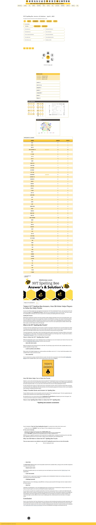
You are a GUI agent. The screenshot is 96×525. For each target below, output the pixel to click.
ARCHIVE (49, 21)
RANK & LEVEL (20, 5)
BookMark (62, 5)
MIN (32, 220)
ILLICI (32, 181)
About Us (73, 5)
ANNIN (32, 256)
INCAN (32, 183)
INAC (32, 188)
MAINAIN (32, 206)
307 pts (40, 85)
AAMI (32, 258)
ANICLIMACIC (32, 149)
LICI (32, 197)
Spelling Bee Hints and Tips (33, 341)
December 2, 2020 (44, 77)
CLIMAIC (32, 179)
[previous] (27, 48)
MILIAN (32, 213)
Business (33, 5)
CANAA (32, 163)
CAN (32, 161)
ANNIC (32, 254)
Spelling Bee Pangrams (29, 335)
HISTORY (42, 21)
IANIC (32, 272)
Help (77, 5)
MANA (32, 210)
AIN (32, 242)
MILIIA (32, 215)
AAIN (32, 154)
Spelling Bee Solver (54, 312)
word (32, 140)
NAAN (32, 226)
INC (32, 265)
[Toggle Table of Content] (36, 303)
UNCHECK (44, 26)
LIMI (32, 201)
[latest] (33, 48)
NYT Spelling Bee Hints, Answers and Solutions (33, 505)
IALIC (32, 190)
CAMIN (32, 170)
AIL (32, 151)
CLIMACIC (32, 176)
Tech (29, 5)
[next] (30, 48)
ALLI (32, 251)
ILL (32, 260)
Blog (52, 5)
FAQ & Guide (57, 5)
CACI (32, 158)
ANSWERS (35, 21)
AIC (32, 156)
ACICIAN (32, 238)
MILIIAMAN (32, 217)
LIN (32, 204)
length (58, 140)
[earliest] (24, 48)
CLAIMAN (32, 174)
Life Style (48, 5)
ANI (32, 145)
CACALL (32, 167)
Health (44, 5)
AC (32, 231)
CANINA (32, 165)
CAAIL (32, 172)
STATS (55, 21)
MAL (32, 208)
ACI (32, 229)
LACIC (32, 192)
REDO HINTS (37, 26)
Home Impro (39, 5)
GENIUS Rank (64, 470)
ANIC (32, 147)
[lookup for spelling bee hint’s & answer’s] (24, 21)
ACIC (32, 233)
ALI (32, 142)
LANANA (32, 195)
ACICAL (32, 235)
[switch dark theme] (28, 518)
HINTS (29, 21)
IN (32, 267)
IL (32, 263)
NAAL (32, 224)
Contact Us (68, 5)
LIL (32, 199)
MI (32, 222)
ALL (32, 249)
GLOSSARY (25, 5)
